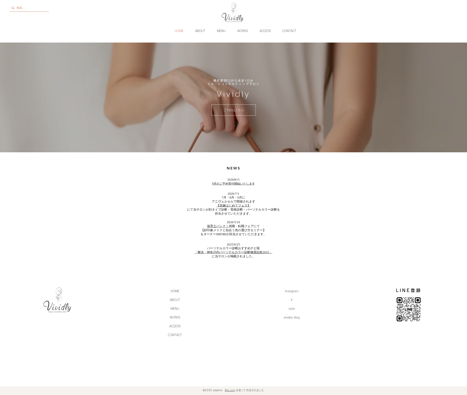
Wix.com (230, 390)
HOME (175, 291)
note (292, 308)
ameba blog (292, 317)
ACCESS (175, 326)
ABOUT (175, 299)
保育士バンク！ (218, 226)
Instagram (291, 291)
